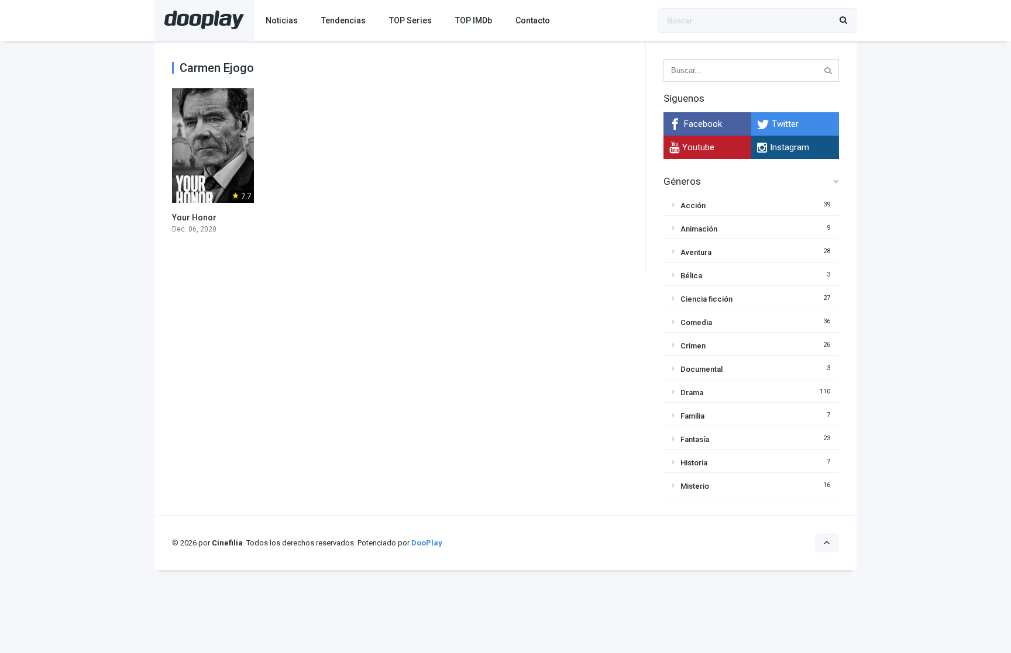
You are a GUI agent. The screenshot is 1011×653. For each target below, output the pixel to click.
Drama (691, 392)
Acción (693, 205)
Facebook (703, 124)
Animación (698, 228)
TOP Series (410, 20)
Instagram (789, 147)
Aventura (695, 252)
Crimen (693, 345)
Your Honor (194, 217)
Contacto (532, 20)
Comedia (696, 322)
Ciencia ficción (706, 299)
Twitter (785, 124)
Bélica (691, 275)
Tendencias (343, 20)
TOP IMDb (473, 20)
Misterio (694, 486)
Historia (693, 462)
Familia (692, 416)
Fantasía (694, 439)
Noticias (282, 20)
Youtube (698, 147)
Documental (701, 369)
